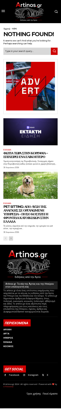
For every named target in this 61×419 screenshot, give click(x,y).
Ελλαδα (7, 150)
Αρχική (6, 28)
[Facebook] (5, 375)
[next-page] (11, 238)
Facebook (14, 375)
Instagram (33, 375)
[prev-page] (5, 238)
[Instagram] (24, 375)
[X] (43, 375)
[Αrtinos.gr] (30, 11)
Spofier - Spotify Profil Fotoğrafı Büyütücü (26, 410)
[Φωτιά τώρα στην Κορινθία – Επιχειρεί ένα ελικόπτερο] (30, 131)
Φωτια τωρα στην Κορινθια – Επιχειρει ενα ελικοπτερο (25, 155)
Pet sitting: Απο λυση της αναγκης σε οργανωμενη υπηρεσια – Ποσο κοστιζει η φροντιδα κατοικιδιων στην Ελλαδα (25, 214)
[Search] (54, 51)
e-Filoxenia (8, 386)
